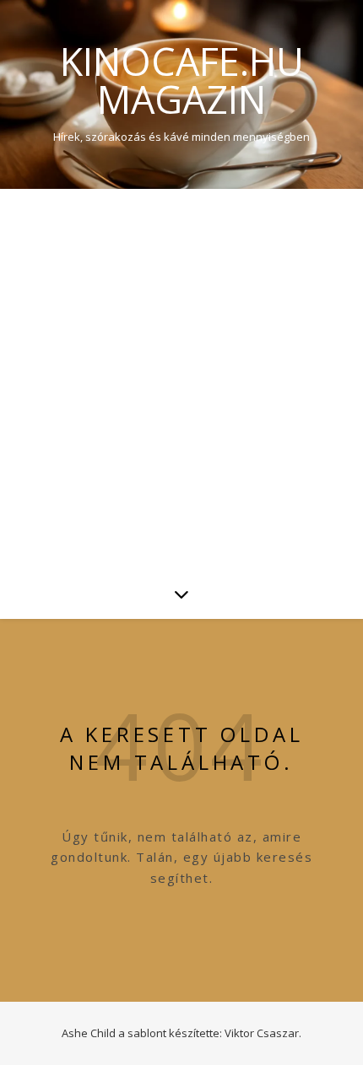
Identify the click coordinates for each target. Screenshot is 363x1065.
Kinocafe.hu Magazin (182, 80)
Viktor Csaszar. (263, 1033)
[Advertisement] (181, 378)
